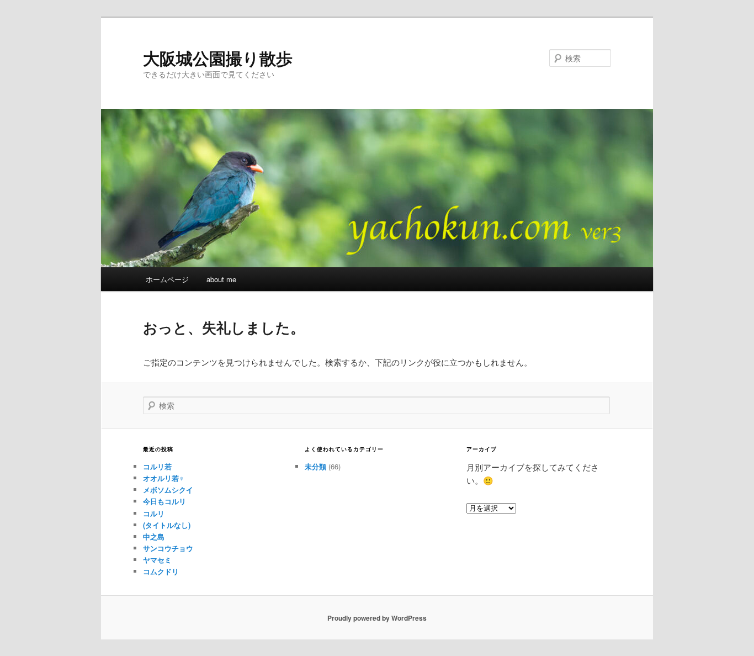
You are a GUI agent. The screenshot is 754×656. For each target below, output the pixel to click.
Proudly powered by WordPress (377, 618)
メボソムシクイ (168, 489)
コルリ (153, 513)
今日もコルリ (164, 501)
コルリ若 (157, 466)
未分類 (315, 466)
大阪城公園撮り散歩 (218, 58)
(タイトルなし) (166, 525)
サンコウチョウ (168, 548)
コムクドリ (161, 571)
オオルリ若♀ (163, 478)
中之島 (153, 536)
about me (221, 279)
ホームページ (167, 279)
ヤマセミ (157, 559)
